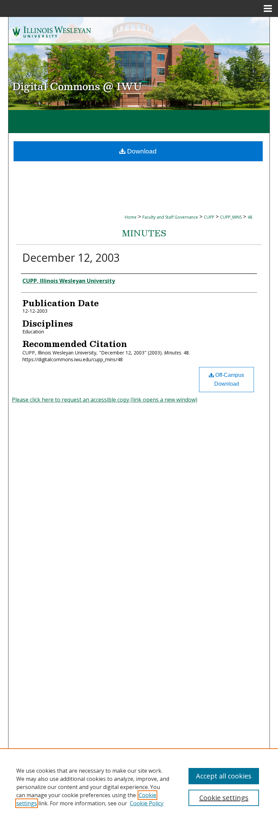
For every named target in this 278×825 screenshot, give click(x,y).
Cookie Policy (146, 803)
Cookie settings (224, 797)
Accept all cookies (224, 776)
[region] (139, 786)
